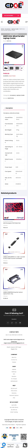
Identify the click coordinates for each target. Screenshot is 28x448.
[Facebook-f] (7, 322)
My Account (10, 446)
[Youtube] (20, 322)
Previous (23, 69)
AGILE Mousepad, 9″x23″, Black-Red (11, 223)
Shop (3, 446)
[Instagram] (16, 322)
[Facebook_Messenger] (4, 444)
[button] (22, 46)
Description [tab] (9, 108)
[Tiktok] (11, 322)
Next (23, 67)
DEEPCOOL (9, 41)
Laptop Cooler (14, 29)
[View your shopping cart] (26, 22)
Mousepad (10, 221)
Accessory (7, 29)
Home (2, 29)
